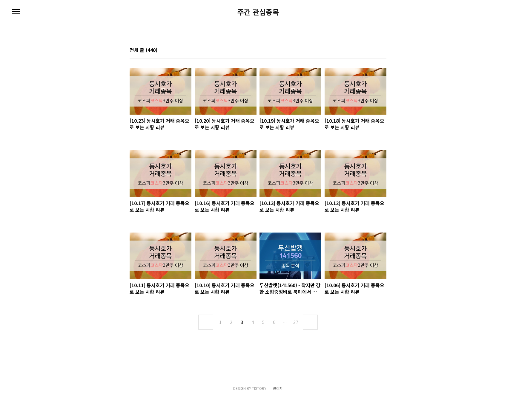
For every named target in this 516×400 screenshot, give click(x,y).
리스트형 (382, 50)
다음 (310, 322)
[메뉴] (16, 12)
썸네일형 (374, 50)
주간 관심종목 (258, 12)
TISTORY (259, 388)
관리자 (278, 388)
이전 (205, 322)
